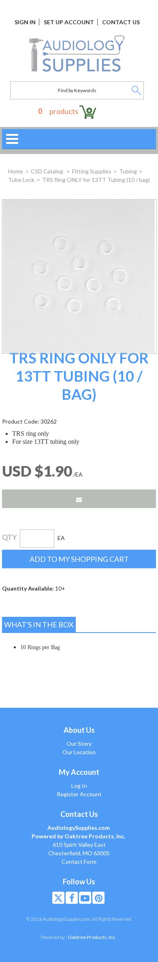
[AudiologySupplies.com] (77, 53)
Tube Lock (21, 179)
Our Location (79, 752)
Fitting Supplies (91, 171)
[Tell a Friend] (79, 498)
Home (15, 171)
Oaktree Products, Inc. (92, 937)
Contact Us (121, 22)
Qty (9, 537)
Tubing (128, 171)
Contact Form (79, 861)
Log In (79, 785)
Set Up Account (69, 22)
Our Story (79, 743)
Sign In (25, 22)
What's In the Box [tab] (39, 624)
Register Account (79, 794)
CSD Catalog (47, 171)
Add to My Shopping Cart (79, 559)
